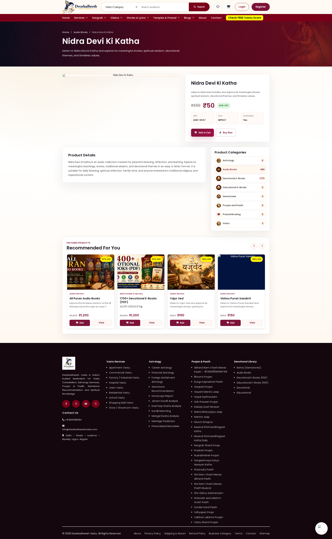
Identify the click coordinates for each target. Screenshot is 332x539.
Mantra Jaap (201, 417)
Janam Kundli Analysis (165, 401)
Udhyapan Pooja (204, 512)
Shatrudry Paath (204, 469)
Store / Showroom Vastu (124, 407)
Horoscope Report (162, 396)
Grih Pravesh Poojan (206, 402)
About (202, 18)
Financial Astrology (163, 372)
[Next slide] (262, 246)
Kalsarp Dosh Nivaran (206, 407)
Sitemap (265, 533)
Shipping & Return (175, 533)
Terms (238, 533)
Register (261, 6)
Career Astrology (162, 367)
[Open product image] (121, 75)
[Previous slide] (254, 246)
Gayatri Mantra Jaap (206, 392)
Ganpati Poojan (203, 387)
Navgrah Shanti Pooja (207, 445)
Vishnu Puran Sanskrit (235, 298)
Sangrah (97, 18)
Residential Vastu (119, 392)
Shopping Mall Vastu (121, 402)
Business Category (220, 533)
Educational (244, 392)
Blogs (187, 18)
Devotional (243, 387)
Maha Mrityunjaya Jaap (208, 412)
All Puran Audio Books (85, 298)
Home (66, 18)
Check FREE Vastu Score (244, 18)
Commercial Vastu (120, 372)
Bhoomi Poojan (203, 377)
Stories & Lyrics (136, 18)
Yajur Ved (176, 298)
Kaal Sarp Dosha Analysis (166, 406)
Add (81, 322)
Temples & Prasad (164, 18)
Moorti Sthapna (203, 422)
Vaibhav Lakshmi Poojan (208, 517)
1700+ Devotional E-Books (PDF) (138, 300)
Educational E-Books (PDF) (253, 382)
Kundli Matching (161, 411)
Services (79, 18)
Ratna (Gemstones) (249, 367)
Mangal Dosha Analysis (165, 416)
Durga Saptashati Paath (208, 382)
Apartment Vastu (119, 367)
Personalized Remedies (165, 426)
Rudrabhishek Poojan (206, 455)
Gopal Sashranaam (205, 397)
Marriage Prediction (163, 421)
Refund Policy (197, 533)
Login (242, 6)
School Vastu (117, 397)
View (101, 322)
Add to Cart (205, 132)
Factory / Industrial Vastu (124, 377)
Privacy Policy (153, 533)
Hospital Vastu (117, 382)
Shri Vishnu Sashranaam (208, 493)
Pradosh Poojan (203, 450)
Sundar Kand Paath (205, 507)
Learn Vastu (116, 387)
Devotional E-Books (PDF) (252, 377)
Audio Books (81, 32)
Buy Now (227, 132)
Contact (216, 18)
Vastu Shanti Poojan (206, 522)
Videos (114, 18)
